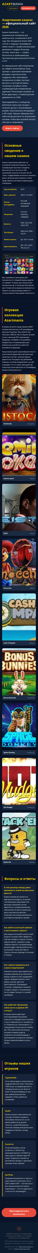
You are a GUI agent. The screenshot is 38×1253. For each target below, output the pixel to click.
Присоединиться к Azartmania (19, 1212)
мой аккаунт (13, 8)
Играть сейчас (12, 128)
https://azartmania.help (22, 1249)
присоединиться (28, 8)
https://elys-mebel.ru (26, 1247)
